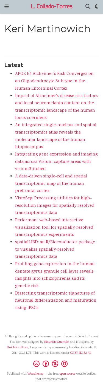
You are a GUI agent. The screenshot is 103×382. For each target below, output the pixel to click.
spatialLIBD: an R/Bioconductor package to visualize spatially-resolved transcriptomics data (55, 249)
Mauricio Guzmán (56, 342)
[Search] (87, 7)
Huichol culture (17, 347)
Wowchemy (35, 374)
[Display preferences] (97, 7)
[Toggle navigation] (6, 6)
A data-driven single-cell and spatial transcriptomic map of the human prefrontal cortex (51, 183)
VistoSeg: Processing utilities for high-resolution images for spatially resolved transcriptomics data (54, 205)
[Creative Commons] (51, 363)
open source (67, 374)
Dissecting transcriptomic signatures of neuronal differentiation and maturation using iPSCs (55, 300)
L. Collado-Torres (52, 6)
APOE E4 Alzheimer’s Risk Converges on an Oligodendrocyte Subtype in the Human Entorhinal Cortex (54, 81)
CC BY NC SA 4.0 (80, 353)
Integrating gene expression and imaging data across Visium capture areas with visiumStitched (56, 161)
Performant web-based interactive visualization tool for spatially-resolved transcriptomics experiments (54, 227)
